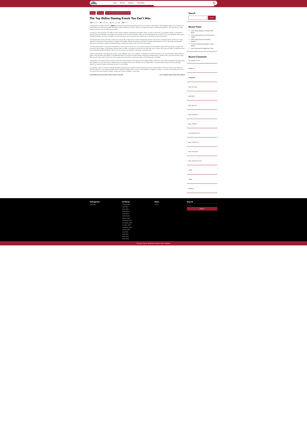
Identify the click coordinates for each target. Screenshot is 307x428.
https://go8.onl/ (192, 105)
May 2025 (126, 236)
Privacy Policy (140, 3)
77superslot (191, 77)
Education (100, 13)
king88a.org (191, 68)
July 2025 (125, 232)
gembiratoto (191, 96)
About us (122, 3)
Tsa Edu (93, 13)
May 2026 (126, 211)
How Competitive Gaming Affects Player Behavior (172, 74)
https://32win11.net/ (193, 142)
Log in (157, 204)
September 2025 (127, 227)
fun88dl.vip (191, 188)
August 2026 (126, 204)
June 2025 (125, 234)
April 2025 (126, 239)
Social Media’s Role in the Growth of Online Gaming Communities (106, 74)
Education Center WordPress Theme (147, 243)
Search (191, 13)
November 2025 (127, 223)
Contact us (131, 3)
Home (115, 3)
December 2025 (127, 220)
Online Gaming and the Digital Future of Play (202, 48)
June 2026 (125, 209)
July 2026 (125, 207)
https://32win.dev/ (193, 151)
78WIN (190, 170)
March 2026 (126, 216)
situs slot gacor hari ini (194, 133)
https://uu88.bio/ (192, 124)
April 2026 (126, 214)
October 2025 (127, 225)
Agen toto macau (192, 87)
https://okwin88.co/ (193, 114)
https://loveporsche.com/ (195, 161)
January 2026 (126, 218)
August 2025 (126, 229)
